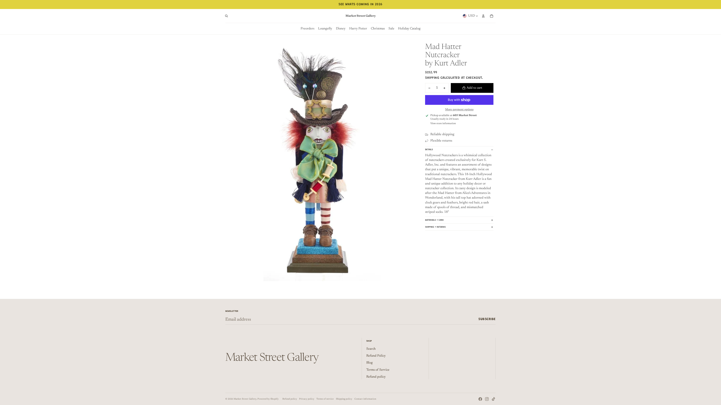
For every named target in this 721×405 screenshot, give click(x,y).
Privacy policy (306, 399)
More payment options (459, 109)
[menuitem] (307, 29)
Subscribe (487, 319)
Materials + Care (434, 220)
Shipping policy (344, 399)
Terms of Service (377, 370)
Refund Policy (376, 356)
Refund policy (376, 377)
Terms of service (325, 399)
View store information (443, 123)
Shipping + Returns (435, 227)
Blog (369, 362)
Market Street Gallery (245, 399)
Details (429, 149)
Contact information (365, 399)
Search (371, 349)
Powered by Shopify (268, 399)
